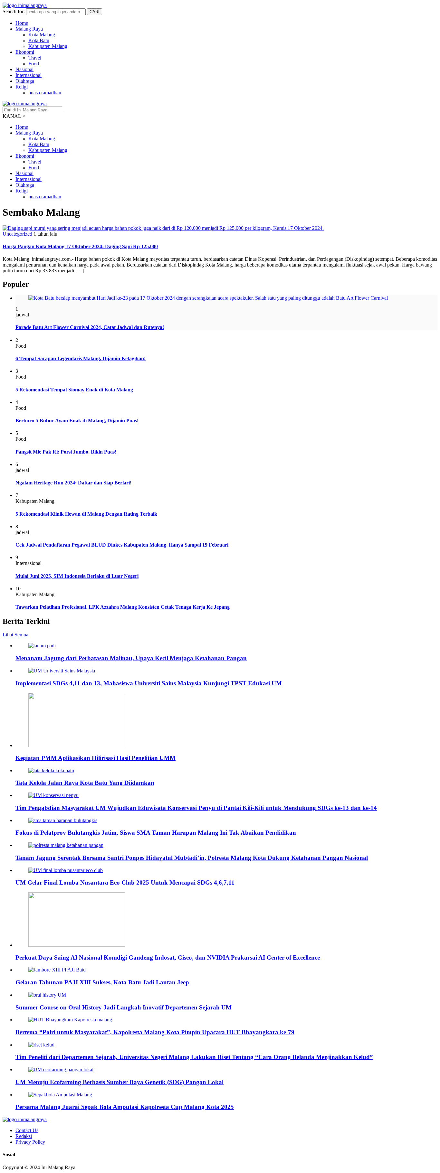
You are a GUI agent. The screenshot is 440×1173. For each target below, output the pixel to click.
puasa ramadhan (44, 92)
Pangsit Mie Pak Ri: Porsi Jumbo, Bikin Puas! (65, 452)
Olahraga (24, 81)
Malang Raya (29, 29)
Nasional (24, 69)
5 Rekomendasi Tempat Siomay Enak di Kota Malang (74, 389)
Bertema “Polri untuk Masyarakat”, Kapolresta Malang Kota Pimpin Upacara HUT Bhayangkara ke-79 (154, 1032)
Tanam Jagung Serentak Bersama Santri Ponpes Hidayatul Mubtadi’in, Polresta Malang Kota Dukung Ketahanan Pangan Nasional (191, 857)
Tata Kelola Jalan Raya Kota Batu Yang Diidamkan (84, 782)
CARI (95, 11)
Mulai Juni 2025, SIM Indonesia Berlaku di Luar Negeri (77, 576)
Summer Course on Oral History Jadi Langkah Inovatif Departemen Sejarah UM (123, 1007)
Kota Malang (41, 34)
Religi (21, 86)
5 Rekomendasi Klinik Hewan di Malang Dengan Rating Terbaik (86, 514)
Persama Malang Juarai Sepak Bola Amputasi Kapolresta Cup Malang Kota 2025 (124, 1106)
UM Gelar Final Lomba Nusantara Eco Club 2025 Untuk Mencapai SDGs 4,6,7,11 (124, 882)
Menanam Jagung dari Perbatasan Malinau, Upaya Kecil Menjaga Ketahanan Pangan (131, 658)
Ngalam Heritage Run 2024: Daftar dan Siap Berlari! (73, 482)
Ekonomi (24, 52)
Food (33, 63)
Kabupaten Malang (47, 46)
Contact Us (26, 1130)
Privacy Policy (30, 1142)
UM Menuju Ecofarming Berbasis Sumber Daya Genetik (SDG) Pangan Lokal (119, 1082)
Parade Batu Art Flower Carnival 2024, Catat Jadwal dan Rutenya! (89, 327)
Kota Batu (38, 40)
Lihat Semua (15, 634)
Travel (34, 58)
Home (21, 23)
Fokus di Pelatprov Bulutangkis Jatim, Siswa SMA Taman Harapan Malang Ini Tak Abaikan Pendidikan (155, 832)
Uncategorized (17, 234)
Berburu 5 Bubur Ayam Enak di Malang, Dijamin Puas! (77, 420)
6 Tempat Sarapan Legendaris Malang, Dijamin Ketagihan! (80, 358)
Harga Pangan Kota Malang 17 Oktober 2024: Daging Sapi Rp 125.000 (80, 246)
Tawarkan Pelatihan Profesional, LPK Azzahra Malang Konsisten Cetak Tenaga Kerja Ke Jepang (122, 607)
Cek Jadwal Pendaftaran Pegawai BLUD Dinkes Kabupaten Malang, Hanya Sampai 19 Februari (121, 545)
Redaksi (23, 1136)
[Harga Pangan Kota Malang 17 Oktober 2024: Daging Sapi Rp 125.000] (163, 228)
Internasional (28, 75)
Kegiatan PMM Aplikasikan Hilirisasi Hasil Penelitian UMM (95, 758)
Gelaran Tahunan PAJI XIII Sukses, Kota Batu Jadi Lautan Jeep (102, 982)
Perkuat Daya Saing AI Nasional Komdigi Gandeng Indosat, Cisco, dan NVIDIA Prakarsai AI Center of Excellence (167, 957)
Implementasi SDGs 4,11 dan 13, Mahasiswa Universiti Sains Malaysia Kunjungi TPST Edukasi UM (148, 683)
